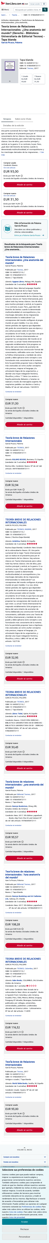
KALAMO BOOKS (19, 459)
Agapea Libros (18, 281)
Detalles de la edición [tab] (13, 125)
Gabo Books (17, 980)
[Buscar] (45, 10)
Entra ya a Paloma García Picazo (27, 235)
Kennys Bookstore (19, 806)
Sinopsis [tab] (7, 119)
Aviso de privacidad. (17, 1217)
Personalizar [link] (24, 1236)
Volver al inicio (24, 1150)
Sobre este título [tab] (23, 119)
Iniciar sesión (35, 4)
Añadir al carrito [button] (24, 184)
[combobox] (28, 10)
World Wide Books (19, 1083)
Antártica (16, 541)
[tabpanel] (23, 142)
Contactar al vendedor (13, 392)
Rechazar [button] (24, 1229)
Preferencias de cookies (31, 1206)
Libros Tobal (17, 713)
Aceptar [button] (24, 1222)
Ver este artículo (9, 168)
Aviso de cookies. (16, 1212)
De (24, 79)
